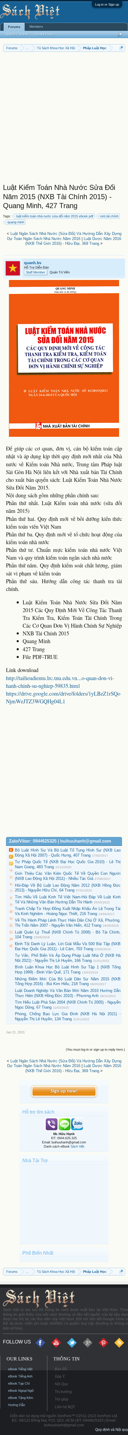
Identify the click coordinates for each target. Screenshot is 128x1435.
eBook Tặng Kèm (20, 1398)
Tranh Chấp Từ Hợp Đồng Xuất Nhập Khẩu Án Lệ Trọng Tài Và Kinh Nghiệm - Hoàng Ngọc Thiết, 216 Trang (68, 911)
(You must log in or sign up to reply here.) (95, 1049)
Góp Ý (60, 1376)
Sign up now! (64, 1091)
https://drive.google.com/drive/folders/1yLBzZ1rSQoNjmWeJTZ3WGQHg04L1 (63, 697)
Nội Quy (61, 1384)
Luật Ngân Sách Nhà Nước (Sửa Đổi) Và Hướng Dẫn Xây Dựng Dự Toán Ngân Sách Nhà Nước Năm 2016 (64, 236)
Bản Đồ (61, 1369)
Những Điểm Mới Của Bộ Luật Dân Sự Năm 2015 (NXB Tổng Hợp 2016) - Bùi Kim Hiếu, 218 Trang (68, 981)
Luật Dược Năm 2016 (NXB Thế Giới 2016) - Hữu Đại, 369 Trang (73, 241)
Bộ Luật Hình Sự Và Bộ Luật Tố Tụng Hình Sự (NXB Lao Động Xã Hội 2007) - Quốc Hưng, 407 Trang (68, 852)
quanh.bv (32, 263)
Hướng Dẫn (16, 1405)
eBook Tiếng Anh (20, 1376)
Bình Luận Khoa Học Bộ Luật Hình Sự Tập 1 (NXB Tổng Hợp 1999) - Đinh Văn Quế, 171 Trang (68, 969)
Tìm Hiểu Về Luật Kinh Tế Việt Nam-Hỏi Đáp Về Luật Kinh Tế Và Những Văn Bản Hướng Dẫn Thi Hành (68, 899)
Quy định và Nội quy (111, 1430)
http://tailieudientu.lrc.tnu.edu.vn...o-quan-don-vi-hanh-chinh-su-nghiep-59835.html (60, 681)
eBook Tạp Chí (19, 1383)
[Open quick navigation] (121, 48)
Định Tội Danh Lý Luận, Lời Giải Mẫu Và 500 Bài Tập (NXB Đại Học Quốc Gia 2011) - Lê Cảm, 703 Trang (68, 946)
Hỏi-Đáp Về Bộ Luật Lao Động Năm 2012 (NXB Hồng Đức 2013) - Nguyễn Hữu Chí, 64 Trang (68, 888)
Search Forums (16, 34)
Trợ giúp (61, 1399)
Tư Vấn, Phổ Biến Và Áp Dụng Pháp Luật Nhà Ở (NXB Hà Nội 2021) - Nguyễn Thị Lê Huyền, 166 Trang (68, 958)
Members (36, 26)
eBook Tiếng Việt (20, 1369)
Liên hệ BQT (65, 1407)
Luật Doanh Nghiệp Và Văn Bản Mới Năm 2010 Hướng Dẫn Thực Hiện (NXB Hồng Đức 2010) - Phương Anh (68, 993)
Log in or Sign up (107, 4)
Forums (14, 27)
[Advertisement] (64, 119)
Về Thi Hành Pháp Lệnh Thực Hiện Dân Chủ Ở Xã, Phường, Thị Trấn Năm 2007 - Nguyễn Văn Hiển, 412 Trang (68, 923)
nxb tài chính (109, 216)
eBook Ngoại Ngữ (21, 1390)
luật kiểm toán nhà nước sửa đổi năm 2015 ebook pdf (54, 216)
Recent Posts (44, 34)
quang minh (15, 222)
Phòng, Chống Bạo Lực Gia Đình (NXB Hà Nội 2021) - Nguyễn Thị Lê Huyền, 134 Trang (68, 1016)
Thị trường (63, 1392)
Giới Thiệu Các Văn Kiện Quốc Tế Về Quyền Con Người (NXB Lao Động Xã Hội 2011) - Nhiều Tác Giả (68, 876)
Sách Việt (77, 1146)
